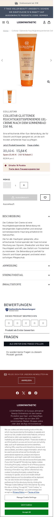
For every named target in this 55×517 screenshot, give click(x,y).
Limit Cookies (26, 505)
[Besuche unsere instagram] (30, 393)
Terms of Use (33, 492)
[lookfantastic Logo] (26, 22)
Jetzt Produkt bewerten (14, 145)
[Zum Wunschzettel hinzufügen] (45, 197)
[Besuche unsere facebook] (17, 393)
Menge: (6, 179)
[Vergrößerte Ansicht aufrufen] (48, 81)
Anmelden (26, 380)
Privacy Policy (18, 492)
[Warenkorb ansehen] (49, 22)
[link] (44, 22)
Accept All (26, 512)
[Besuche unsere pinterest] (36, 393)
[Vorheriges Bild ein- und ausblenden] (2, 60)
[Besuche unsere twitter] (23, 393)
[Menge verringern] (7, 185)
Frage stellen (33, 145)
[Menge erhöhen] (24, 185)
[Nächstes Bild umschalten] (51, 60)
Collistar (10, 111)
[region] (26, 471)
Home (5, 31)
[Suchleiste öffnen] (8, 22)
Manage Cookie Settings (26, 497)
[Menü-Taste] (3, 22)
